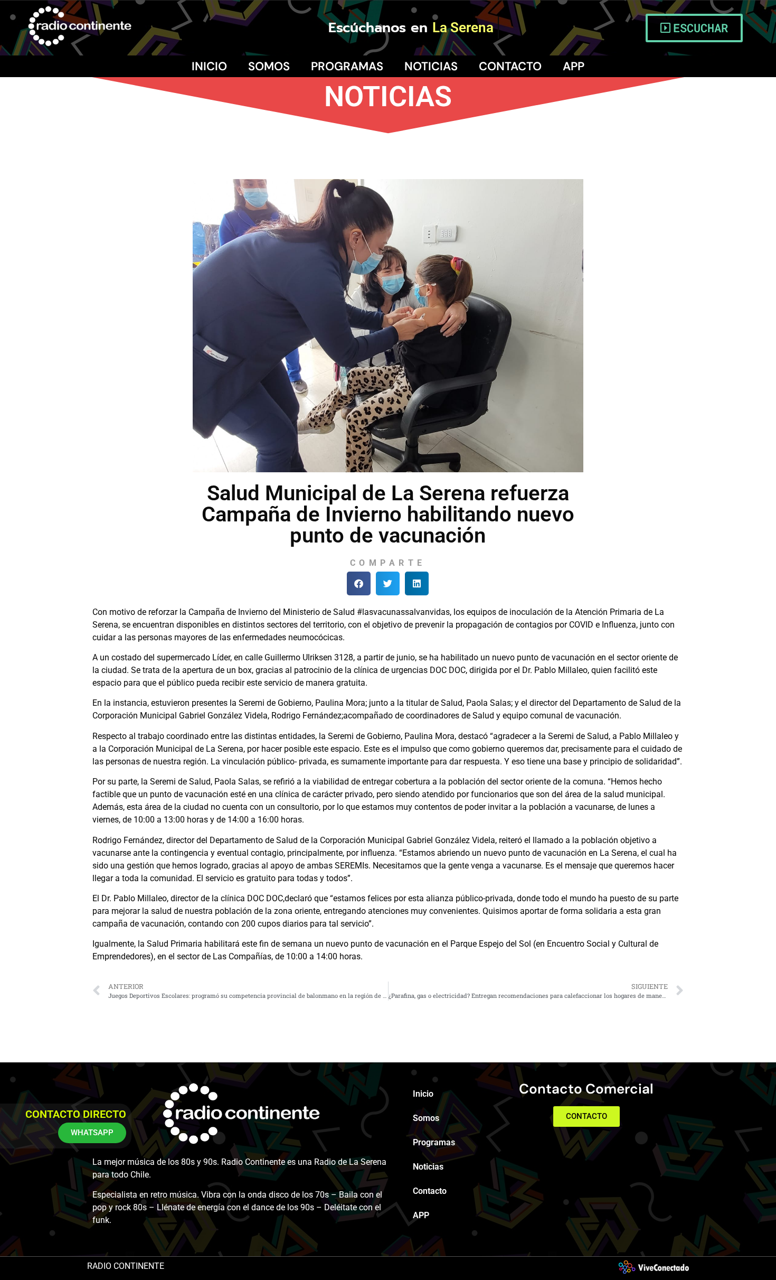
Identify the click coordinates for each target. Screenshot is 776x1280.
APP (573, 66)
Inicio (209, 66)
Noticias (431, 66)
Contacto (510, 66)
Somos (269, 66)
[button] (359, 583)
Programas (347, 66)
